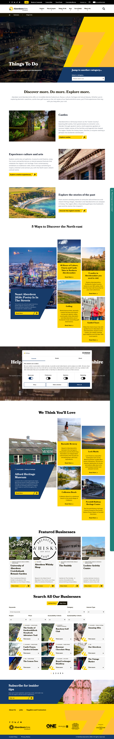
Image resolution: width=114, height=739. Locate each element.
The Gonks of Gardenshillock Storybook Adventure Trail (30, 631)
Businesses (16, 14)
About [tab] (80, 358)
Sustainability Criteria (74, 615)
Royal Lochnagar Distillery (63, 663)
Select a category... (78, 75)
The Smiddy (65, 566)
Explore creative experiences (20, 174)
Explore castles (64, 137)
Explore (42, 9)
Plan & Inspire (51, 9)
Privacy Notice (25, 737)
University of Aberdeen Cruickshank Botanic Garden (19, 570)
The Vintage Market (93, 660)
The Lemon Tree (30, 661)
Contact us (83, 2)
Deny (34, 384)
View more (26, 639)
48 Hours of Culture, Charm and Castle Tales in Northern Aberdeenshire (69, 269)
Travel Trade (59, 2)
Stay (70, 9)
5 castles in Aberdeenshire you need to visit (93, 276)
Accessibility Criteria (54, 615)
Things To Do (62, 9)
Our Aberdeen (94, 647)
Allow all (79, 384)
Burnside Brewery (69, 444)
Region (11, 615)
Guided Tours (93, 322)
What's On (87, 9)
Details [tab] (57, 358)
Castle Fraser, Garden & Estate (30, 648)
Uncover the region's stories (69, 211)
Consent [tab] (33, 358)
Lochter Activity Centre (92, 567)
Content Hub (49, 2)
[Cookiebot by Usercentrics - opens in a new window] (83, 353)
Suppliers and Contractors (36, 710)
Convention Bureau (71, 2)
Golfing (69, 306)
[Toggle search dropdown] (104, 9)
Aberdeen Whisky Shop (44, 566)
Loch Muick (93, 451)
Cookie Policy (13, 737)
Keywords (12, 607)
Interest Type (91, 607)
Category (70, 607)
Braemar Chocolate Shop (63, 648)
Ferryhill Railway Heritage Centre (93, 503)
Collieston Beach (69, 492)
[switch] (48, 378)
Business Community (36, 2)
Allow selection (57, 384)
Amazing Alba (94, 628)
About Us (12, 710)
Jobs (21, 710)
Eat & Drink (78, 9)
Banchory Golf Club (62, 630)
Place (30, 615)
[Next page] (62, 673)
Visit (26, 2)
